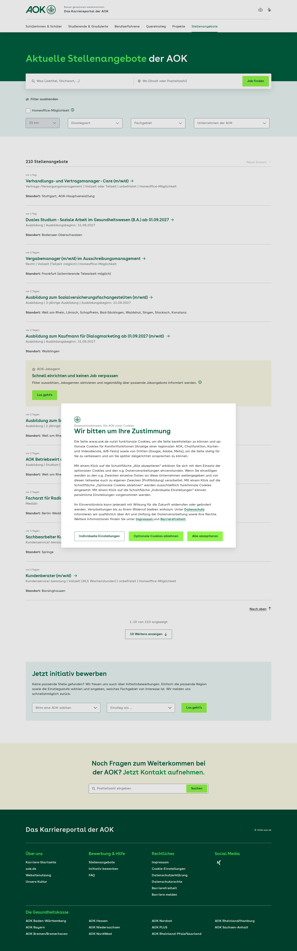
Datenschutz (194, 509)
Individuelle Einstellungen (99, 536)
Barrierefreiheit (172, 519)
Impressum (145, 519)
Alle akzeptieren (205, 536)
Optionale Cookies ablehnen (156, 536)
